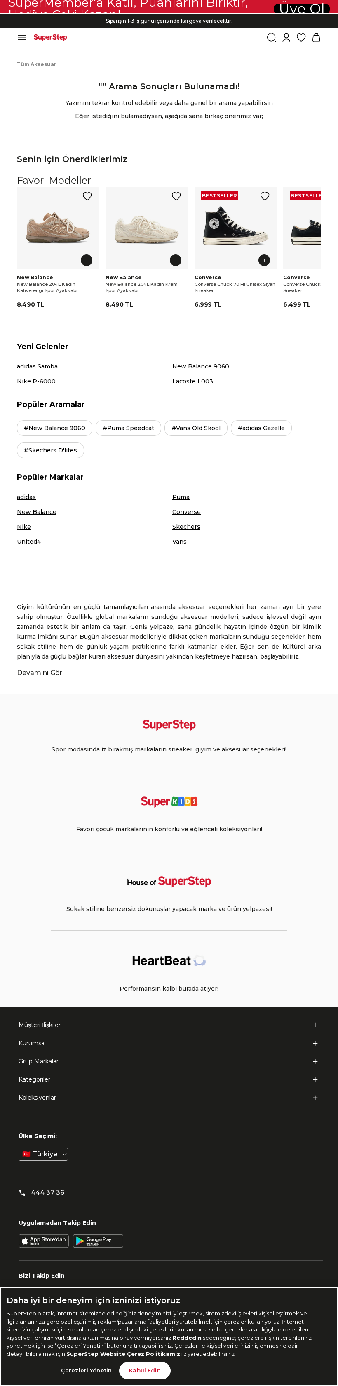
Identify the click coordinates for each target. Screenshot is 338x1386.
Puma (181, 497)
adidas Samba (37, 366)
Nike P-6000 (36, 381)
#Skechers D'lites (50, 450)
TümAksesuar (36, 64)
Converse (186, 512)
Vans (179, 541)
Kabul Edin (144, 1370)
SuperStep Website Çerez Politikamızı (124, 1353)
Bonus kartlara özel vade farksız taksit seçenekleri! (169, 14)
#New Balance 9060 (54, 428)
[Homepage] (50, 37)
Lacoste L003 (192, 381)
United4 (29, 541)
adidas (26, 497)
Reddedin (187, 1337)
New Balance (36, 512)
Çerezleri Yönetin (86, 1370)
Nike (24, 526)
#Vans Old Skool (196, 428)
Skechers (186, 526)
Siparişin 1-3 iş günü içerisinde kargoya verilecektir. (169, 21)
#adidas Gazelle (261, 428)
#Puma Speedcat (128, 428)
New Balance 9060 (200, 366)
